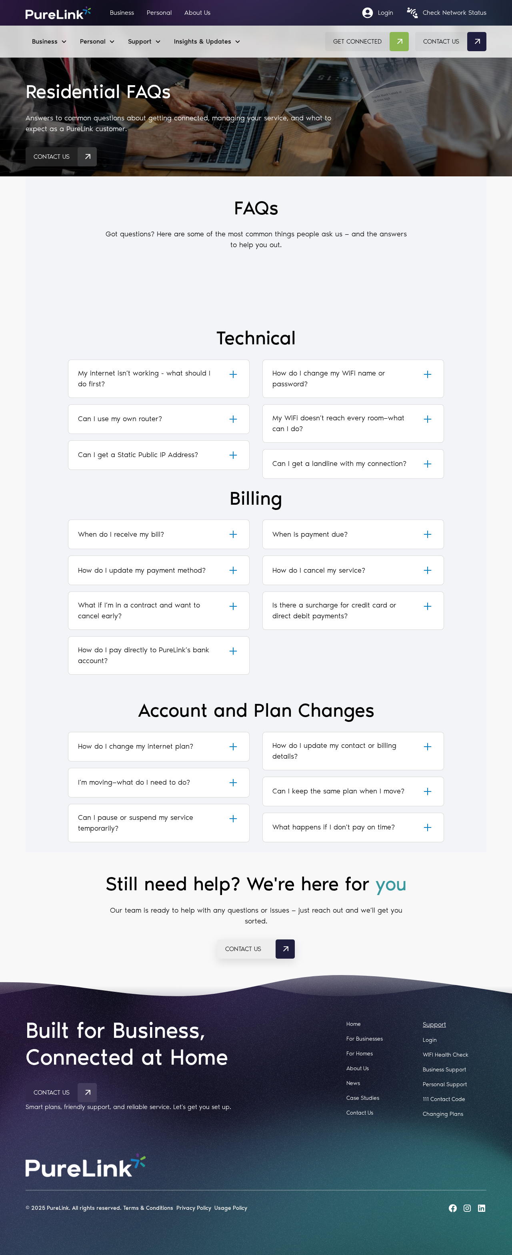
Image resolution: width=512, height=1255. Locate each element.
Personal (159, 12)
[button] (50, 41)
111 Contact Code (444, 1099)
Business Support (444, 1069)
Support (434, 1024)
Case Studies (362, 1098)
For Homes (359, 1053)
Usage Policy (230, 1208)
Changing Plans (443, 1114)
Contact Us (359, 1112)
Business (122, 12)
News (353, 1083)
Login (430, 1040)
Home (353, 1024)
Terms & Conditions (148, 1208)
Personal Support (445, 1084)
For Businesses (364, 1038)
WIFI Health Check (445, 1054)
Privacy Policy (193, 1208)
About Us (197, 12)
